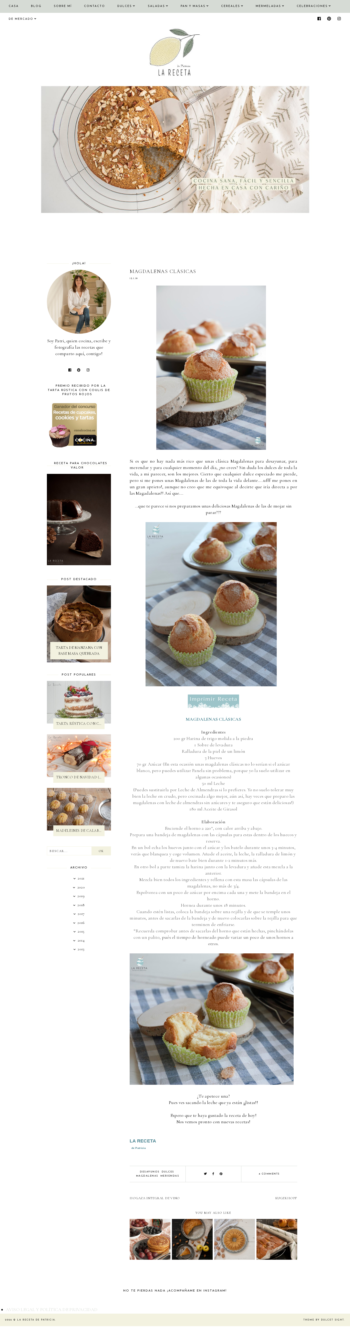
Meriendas (169, 1176)
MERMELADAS (268, 6)
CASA (14, 6)
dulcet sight (332, 1320)
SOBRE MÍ (63, 6)
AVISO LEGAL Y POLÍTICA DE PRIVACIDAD (52, 1309)
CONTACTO (94, 6)
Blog (36, 6)
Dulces (168, 1171)
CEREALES (230, 6)
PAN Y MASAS (193, 6)
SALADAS (156, 6)
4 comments (269, 1173)
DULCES (124, 6)
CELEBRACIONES (312, 6)
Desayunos (150, 1171)
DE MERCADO (21, 19)
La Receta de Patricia (36, 1320)
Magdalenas (147, 1176)
